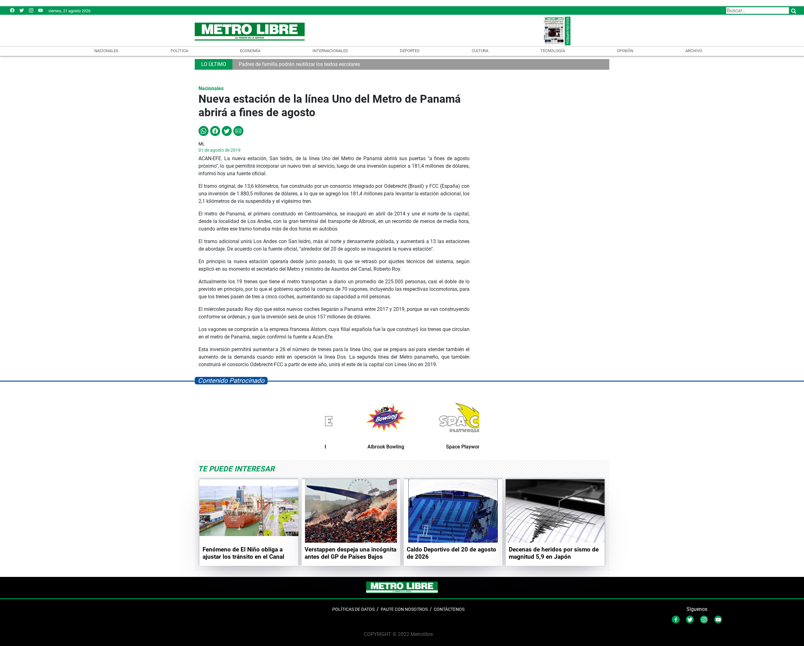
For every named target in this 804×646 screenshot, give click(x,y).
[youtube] (40, 10)
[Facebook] (12, 10)
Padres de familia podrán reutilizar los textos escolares (299, 64)
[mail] (31, 10)
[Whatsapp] (203, 130)
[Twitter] (21, 10)
